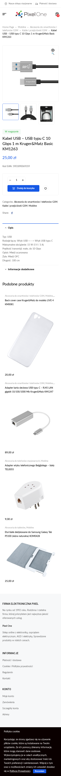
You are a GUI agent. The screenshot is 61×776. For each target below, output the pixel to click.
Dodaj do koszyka (25, 188)
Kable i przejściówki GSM (34, 30)
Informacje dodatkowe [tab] (21, 269)
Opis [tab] (10, 227)
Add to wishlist (45, 188)
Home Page (8, 27)
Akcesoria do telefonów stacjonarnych (22, 461)
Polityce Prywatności (20, 771)
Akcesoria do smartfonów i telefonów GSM (35, 202)
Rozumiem (39, 771)
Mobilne (22, 27)
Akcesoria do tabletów (15, 528)
